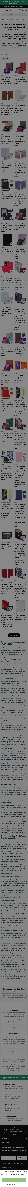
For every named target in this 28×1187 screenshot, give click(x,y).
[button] (14, 1184)
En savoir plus (13, 1175)
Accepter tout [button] (14, 1180)
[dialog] (14, 1178)
